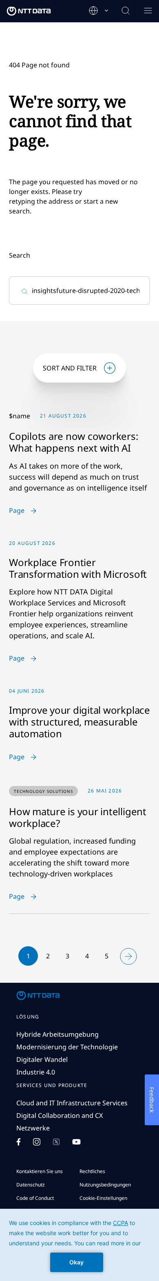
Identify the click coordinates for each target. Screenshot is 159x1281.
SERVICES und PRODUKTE (51, 1085)
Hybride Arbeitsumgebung (57, 1034)
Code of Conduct (35, 1198)
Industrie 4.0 (35, 1072)
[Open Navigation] (148, 11)
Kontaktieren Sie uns (39, 1171)
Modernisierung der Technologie (67, 1046)
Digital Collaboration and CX (59, 1115)
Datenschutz (30, 1184)
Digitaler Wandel (42, 1059)
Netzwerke (33, 1128)
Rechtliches (92, 1171)
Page (16, 511)
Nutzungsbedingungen (105, 1184)
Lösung (27, 1017)
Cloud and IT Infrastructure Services (72, 1102)
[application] (79, 1245)
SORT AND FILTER (70, 368)
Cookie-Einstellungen (103, 1198)
